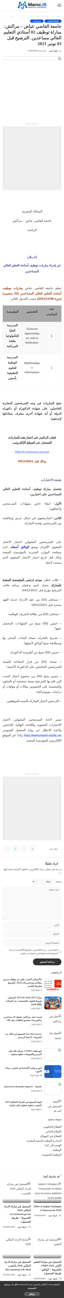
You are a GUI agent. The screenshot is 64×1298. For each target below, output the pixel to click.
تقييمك (58, 881)
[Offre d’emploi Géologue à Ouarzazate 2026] (47, 1192)
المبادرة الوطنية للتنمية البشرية (43, 1140)
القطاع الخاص (53, 1131)
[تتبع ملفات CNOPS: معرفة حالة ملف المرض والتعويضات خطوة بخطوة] (52, 1054)
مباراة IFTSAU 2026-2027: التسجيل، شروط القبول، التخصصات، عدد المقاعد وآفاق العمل (24, 1000)
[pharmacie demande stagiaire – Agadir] (52, 1088)
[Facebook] (32, 848)
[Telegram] (6, 848)
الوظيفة (57, 1149)
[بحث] (5, 5)
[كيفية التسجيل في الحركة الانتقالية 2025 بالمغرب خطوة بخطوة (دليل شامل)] (52, 1105)
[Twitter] (23, 848)
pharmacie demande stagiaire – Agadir (23, 1086)
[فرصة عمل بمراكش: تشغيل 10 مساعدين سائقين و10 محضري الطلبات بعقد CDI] (52, 1020)
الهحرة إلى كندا (53, 1145)
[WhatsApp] (15, 848)
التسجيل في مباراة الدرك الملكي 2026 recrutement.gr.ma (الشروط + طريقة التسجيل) (17, 1214)
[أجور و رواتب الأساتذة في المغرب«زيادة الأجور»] (52, 1071)
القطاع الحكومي (53, 21)
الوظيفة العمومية (51, 1154)
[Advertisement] (32, 158)
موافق (32, 1294)
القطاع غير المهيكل (50, 1136)
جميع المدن (37, 21)
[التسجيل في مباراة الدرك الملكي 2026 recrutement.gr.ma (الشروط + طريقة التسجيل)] (17, 1192)
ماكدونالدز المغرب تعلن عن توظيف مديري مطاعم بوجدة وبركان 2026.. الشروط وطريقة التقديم (22, 982)
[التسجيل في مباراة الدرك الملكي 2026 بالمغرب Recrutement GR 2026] (17, 1247)
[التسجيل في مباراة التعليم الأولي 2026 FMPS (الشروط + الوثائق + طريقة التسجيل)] (47, 1247)
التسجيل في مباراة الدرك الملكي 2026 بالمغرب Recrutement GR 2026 (17, 1266)
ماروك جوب (53, 51)
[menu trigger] (58, 5)
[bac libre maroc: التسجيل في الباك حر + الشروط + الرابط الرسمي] (52, 1037)
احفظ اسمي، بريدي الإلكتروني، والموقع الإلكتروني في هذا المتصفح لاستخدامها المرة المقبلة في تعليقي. (33, 951)
